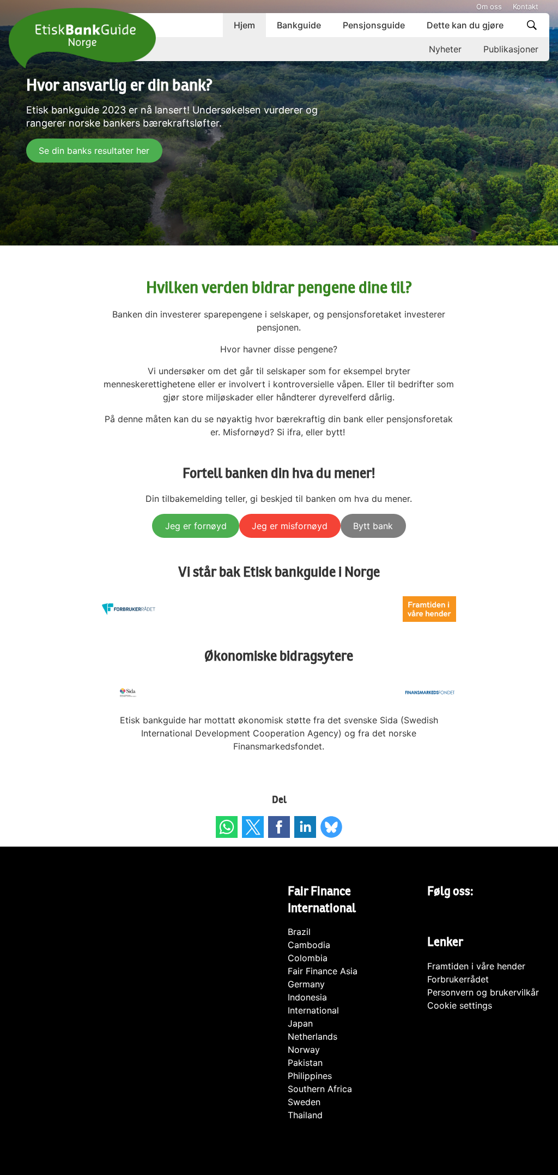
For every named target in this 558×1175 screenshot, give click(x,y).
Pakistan (305, 1062)
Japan (300, 1023)
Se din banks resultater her (94, 150)
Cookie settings (459, 1005)
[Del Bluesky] (331, 827)
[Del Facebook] (279, 827)
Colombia (307, 957)
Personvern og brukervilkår (483, 992)
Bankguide (299, 25)
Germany (306, 984)
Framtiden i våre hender (476, 966)
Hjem (244, 25)
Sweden (304, 1101)
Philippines (310, 1075)
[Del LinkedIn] (305, 827)
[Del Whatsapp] (227, 827)
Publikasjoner (510, 49)
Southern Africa (320, 1088)
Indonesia (307, 997)
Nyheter (445, 49)
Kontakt (525, 6)
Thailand (305, 1115)
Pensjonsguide (374, 25)
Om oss (489, 6)
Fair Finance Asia (322, 971)
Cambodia (309, 944)
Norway (304, 1049)
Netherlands (312, 1036)
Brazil (299, 931)
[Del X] (253, 827)
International (313, 1010)
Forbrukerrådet (458, 979)
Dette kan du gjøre (465, 25)
